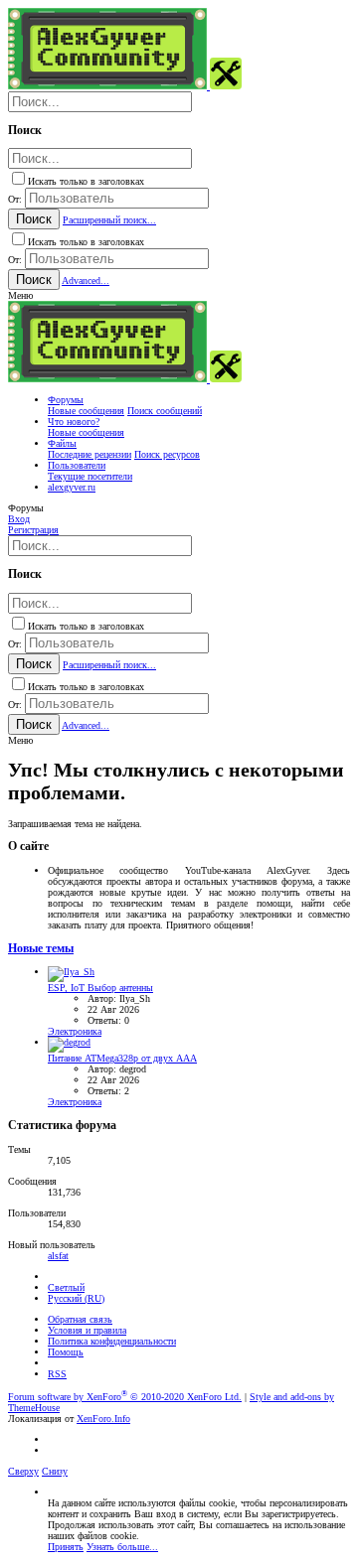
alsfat (58, 1255)
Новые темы (41, 948)
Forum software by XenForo (125, 1396)
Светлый (66, 1287)
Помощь (66, 1352)
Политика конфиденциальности (112, 1341)
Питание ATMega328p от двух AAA (122, 1058)
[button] (20, 295)
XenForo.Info (103, 1418)
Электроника (74, 1031)
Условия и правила (87, 1330)
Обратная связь (80, 1319)
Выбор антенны (100, 987)
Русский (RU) (76, 1298)
